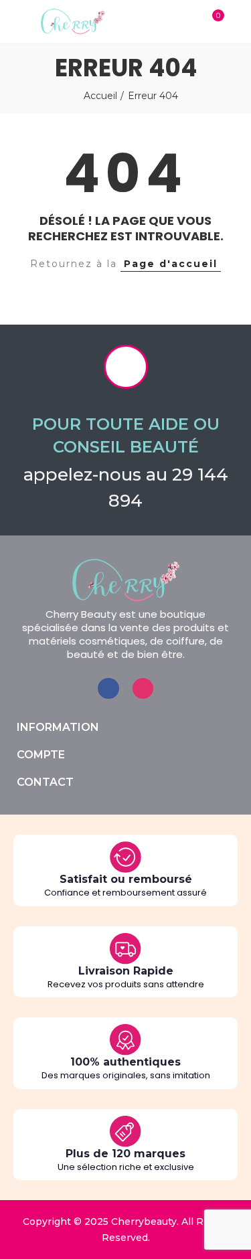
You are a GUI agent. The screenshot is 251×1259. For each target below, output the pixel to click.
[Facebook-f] (108, 688)
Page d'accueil (171, 264)
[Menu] (13, 21)
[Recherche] (185, 21)
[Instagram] (143, 688)
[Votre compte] (237, 21)
